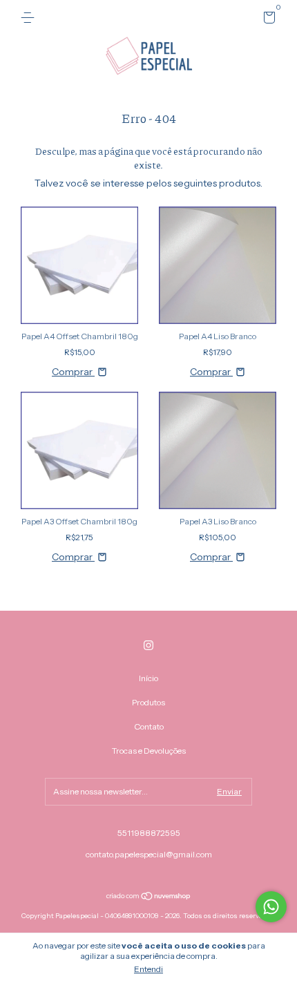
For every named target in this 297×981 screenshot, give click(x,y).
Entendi (148, 969)
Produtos (148, 702)
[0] (267, 20)
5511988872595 (148, 833)
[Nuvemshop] (149, 896)
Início (148, 678)
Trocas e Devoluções (149, 750)
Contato (149, 726)
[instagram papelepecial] (148, 645)
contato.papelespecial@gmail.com (149, 854)
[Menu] (30, 18)
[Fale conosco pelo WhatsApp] (271, 906)
